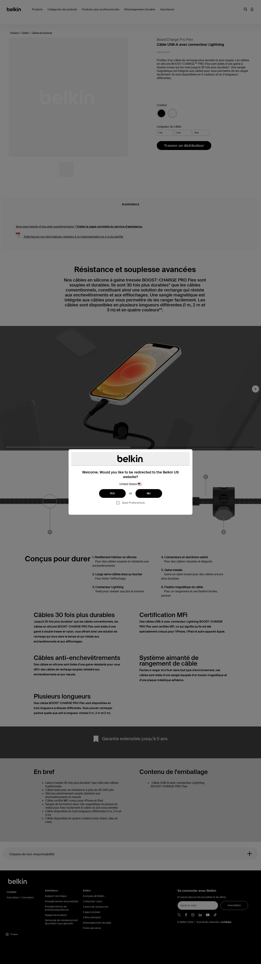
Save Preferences (133, 503)
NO (149, 493)
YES (112, 493)
